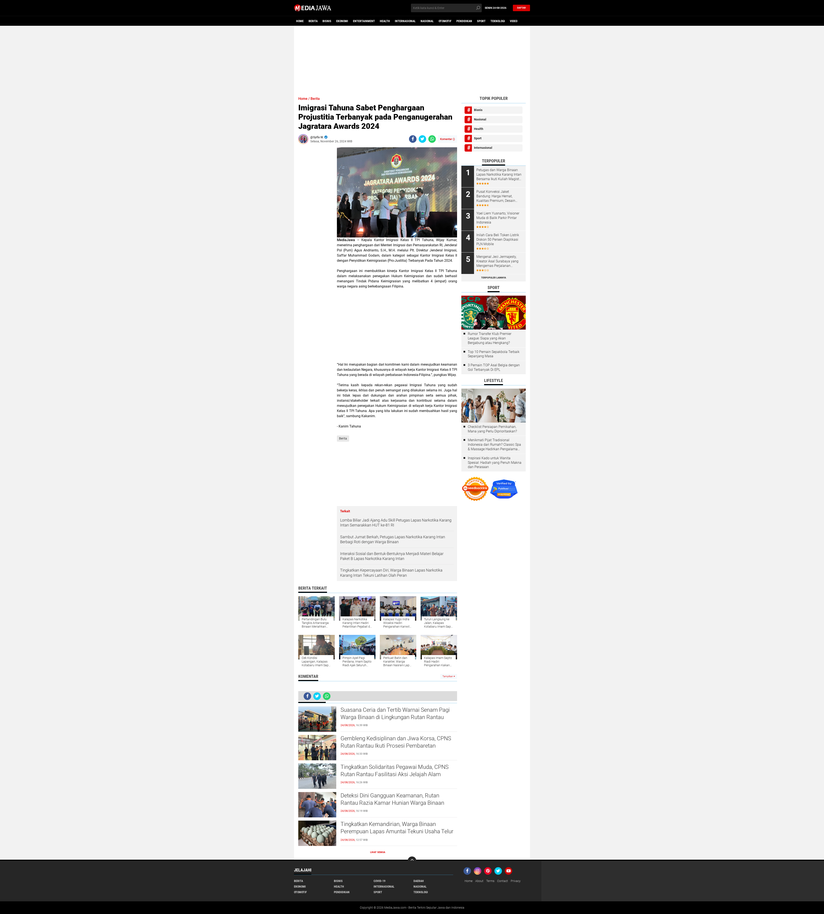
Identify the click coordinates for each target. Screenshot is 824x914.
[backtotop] (412, 860)
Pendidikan (464, 21)
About (479, 881)
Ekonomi (342, 21)
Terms (490, 881)
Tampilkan (448, 676)
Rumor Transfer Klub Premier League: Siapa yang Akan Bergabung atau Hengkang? (489, 338)
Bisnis (327, 21)
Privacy (516, 881)
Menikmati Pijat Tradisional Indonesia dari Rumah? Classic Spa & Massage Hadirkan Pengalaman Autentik (494, 444)
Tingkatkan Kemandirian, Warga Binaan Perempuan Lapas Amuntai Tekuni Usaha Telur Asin (397, 831)
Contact (502, 881)
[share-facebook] (413, 139)
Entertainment (364, 21)
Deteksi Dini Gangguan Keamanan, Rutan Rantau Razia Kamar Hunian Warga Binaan (392, 799)
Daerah (419, 881)
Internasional (405, 21)
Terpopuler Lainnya (493, 277)
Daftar (521, 7)
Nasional (427, 21)
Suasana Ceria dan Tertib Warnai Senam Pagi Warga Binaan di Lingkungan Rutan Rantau (395, 713)
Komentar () (447, 139)
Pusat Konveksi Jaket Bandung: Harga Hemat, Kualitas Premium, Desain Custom (495, 196)
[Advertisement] (412, 59)
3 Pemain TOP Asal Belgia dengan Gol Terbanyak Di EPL (494, 367)
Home (300, 21)
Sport (481, 21)
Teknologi (498, 21)
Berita (313, 21)
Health (385, 21)
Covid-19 (379, 881)
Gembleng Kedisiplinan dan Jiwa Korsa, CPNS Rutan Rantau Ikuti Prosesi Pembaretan (396, 742)
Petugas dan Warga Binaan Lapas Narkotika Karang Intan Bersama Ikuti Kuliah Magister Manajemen (499, 174)
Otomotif (445, 21)
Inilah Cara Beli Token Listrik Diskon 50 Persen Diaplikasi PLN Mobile (497, 239)
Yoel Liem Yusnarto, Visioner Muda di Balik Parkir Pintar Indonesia (497, 217)
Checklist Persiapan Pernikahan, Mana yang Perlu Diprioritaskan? (492, 429)
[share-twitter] (422, 139)
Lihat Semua (377, 852)
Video (513, 21)
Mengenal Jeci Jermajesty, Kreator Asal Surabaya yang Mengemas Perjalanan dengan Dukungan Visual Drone (497, 261)
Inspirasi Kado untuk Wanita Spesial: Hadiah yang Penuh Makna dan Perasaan (494, 462)
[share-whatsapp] (432, 139)
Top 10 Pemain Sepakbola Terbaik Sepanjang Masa (494, 354)
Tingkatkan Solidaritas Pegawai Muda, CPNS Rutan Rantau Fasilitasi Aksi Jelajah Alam (394, 770)
